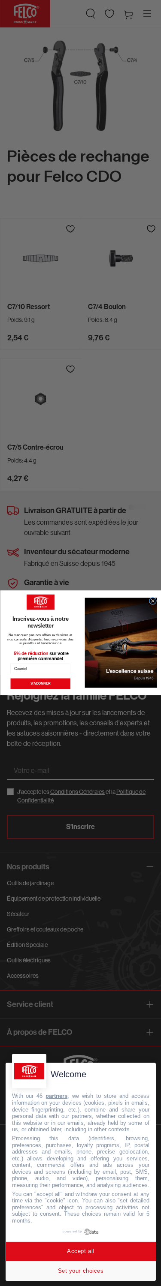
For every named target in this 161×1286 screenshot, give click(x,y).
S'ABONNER (40, 683)
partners (56, 1096)
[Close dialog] (152, 601)
